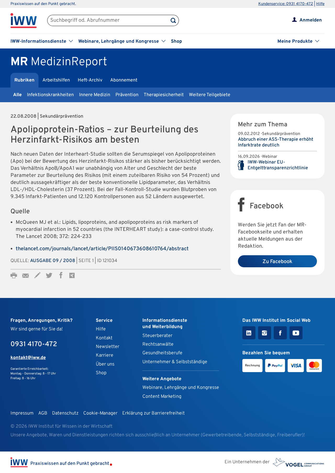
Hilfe (320, 4)
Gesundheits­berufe (162, 353)
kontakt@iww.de (28, 358)
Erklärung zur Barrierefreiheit (153, 413)
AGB (42, 413)
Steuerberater (157, 336)
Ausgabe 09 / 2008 (52, 261)
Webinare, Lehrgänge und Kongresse (180, 388)
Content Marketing (161, 397)
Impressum (22, 413)
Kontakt (104, 338)
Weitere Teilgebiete (209, 95)
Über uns (105, 364)
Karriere (104, 355)
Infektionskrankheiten (50, 95)
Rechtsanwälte (158, 344)
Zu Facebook (277, 261)
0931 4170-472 (33, 344)
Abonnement (123, 80)
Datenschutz (65, 413)
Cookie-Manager (100, 413)
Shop (176, 42)
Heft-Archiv (90, 80)
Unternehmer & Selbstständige (174, 362)
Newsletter (107, 347)
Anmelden (310, 20)
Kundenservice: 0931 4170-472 (285, 4)
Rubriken (24, 80)
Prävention (126, 95)
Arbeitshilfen (56, 80)
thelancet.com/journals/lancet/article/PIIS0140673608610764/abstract (102, 249)
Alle (17, 95)
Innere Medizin (94, 95)
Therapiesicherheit (164, 95)
